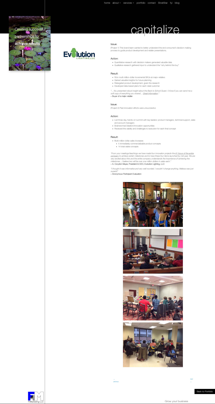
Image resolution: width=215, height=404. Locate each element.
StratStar (163, 3)
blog (177, 3)
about (116, 3)
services (127, 3)
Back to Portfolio (205, 391)
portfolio (141, 3)
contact (152, 3)
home (107, 3)
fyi (171, 3)
